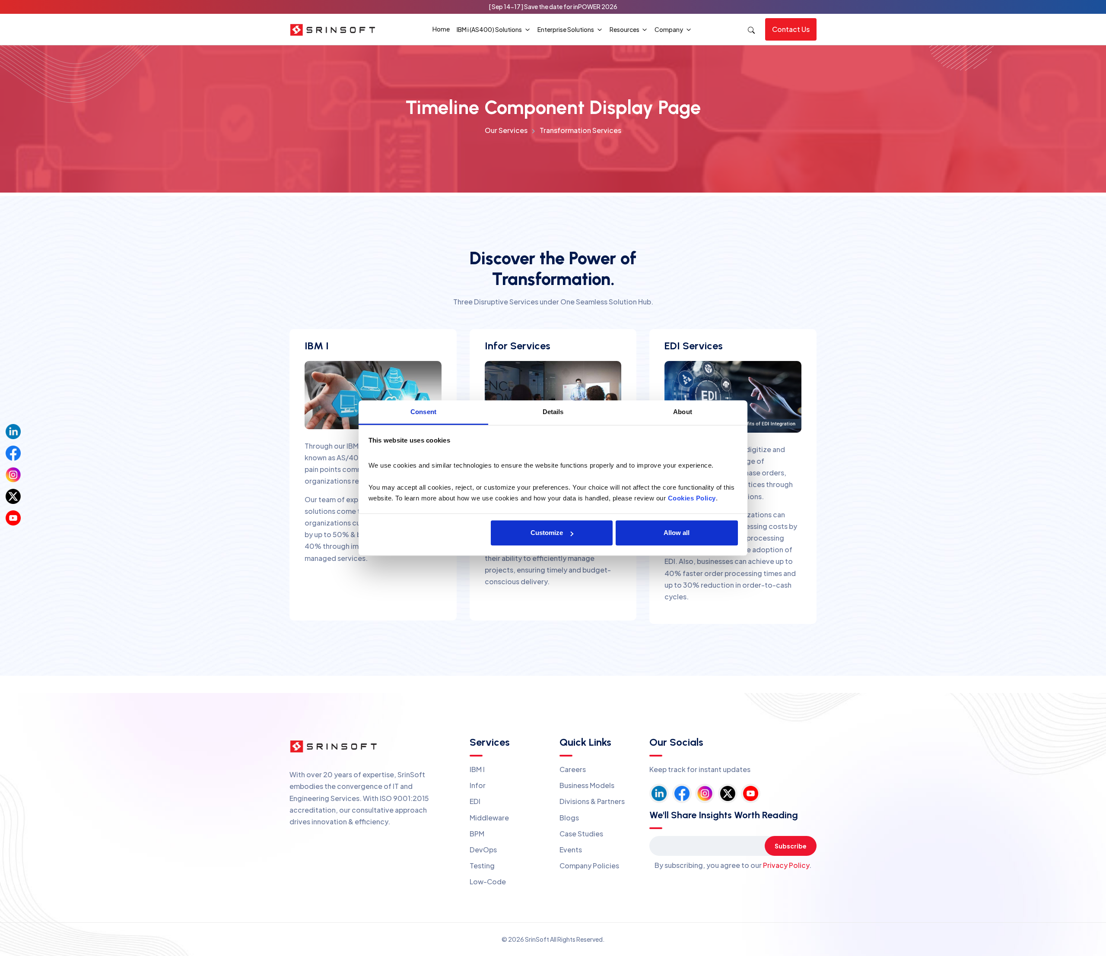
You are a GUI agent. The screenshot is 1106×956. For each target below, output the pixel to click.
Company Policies (589, 865)
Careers (572, 769)
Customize (547, 532)
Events (570, 849)
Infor (478, 785)
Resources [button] (625, 29)
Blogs (569, 817)
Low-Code (488, 881)
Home (441, 29)
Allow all (677, 532)
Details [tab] (553, 411)
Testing (482, 865)
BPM (477, 833)
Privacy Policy (786, 865)
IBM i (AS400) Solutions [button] (490, 29)
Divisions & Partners (592, 801)
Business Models (586, 785)
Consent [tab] (423, 411)
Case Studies (581, 833)
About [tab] (682, 411)
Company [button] (669, 29)
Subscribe (791, 846)
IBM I (477, 769)
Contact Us (791, 29)
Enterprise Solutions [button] (566, 29)
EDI (475, 801)
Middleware (489, 817)
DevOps (483, 849)
